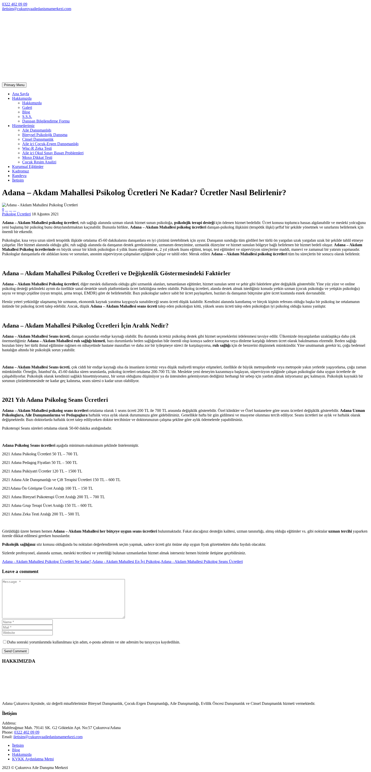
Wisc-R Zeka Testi (37, 148)
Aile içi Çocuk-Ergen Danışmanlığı (50, 144)
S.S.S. (27, 116)
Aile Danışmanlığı (36, 130)
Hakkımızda (22, 98)
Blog (26, 112)
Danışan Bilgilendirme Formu (46, 121)
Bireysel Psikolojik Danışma (44, 135)
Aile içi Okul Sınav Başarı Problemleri (53, 153)
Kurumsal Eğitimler (27, 166)
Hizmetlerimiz (23, 125)
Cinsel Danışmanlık (38, 139)
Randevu (19, 175)
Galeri (27, 107)
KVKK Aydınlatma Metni (33, 759)
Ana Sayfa (20, 94)
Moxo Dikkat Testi (37, 157)
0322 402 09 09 (14, 4)
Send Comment (15, 651)
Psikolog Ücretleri (16, 214)
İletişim (18, 180)
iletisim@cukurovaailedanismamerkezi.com (36, 9)
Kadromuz (20, 171)
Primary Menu (14, 85)
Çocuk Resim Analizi (39, 162)
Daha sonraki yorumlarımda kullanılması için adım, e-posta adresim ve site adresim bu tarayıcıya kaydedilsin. (93, 642)
